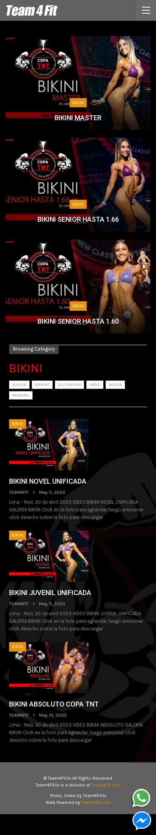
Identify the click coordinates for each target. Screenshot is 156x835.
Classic (19, 384)
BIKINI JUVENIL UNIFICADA (50, 593)
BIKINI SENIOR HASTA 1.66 (78, 219)
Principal (21, 395)
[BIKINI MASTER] (78, 83)
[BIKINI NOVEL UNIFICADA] (49, 444)
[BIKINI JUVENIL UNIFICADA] (49, 556)
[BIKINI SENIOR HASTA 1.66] (78, 184)
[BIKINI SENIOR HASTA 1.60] (78, 286)
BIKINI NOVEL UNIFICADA (47, 481)
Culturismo (69, 384)
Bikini (78, 102)
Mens (94, 384)
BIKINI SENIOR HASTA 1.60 (78, 321)
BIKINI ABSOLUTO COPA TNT (54, 704)
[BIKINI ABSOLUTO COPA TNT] (49, 667)
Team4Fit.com (106, 785)
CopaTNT (42, 384)
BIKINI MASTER (78, 118)
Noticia (115, 384)
